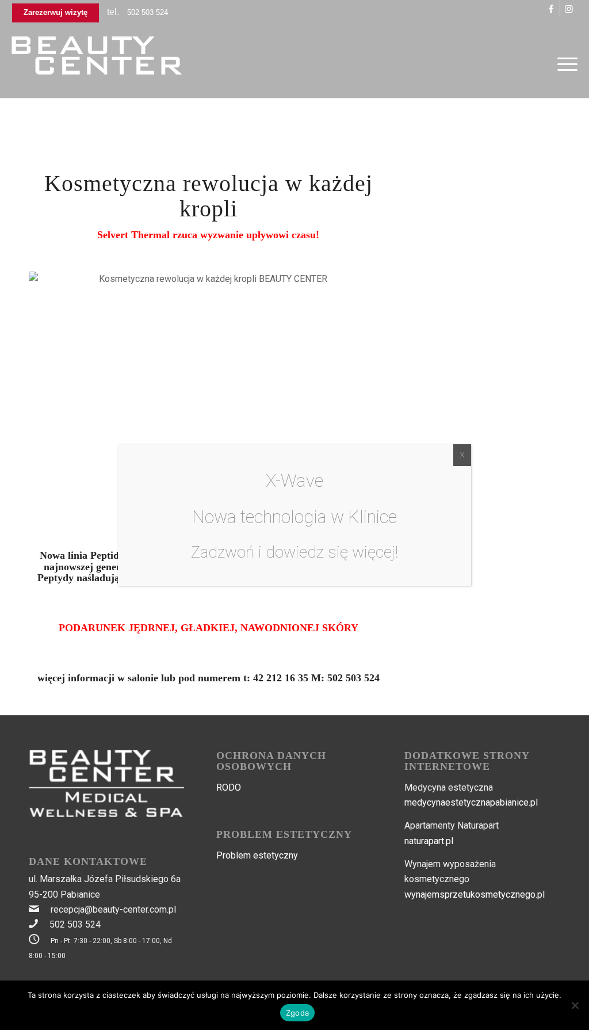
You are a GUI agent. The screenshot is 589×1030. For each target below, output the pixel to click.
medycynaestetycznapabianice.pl (471, 802)
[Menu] (563, 64)
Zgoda (297, 1012)
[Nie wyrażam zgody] (574, 1005)
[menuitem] (563, 64)
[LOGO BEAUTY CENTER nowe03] (98, 64)
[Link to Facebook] (551, 8)
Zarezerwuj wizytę (55, 12)
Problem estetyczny (257, 855)
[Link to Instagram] (568, 8)
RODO (228, 787)
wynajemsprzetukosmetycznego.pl (474, 894)
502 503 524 (147, 12)
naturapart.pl (428, 841)
